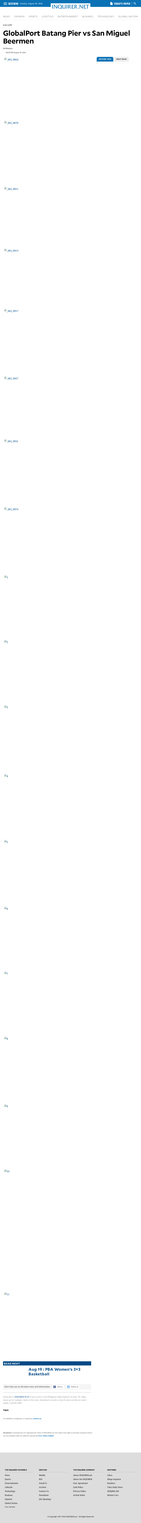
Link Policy (78, 1487)
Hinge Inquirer (114, 1479)
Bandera (111, 1483)
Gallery (7, 25)
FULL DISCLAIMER (46, 1436)
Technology (10, 1491)
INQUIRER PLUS (22, 1396)
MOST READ (121, 59)
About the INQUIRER (82, 1479)
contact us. (37, 1418)
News (7, 1475)
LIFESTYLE (47, 16)
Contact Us (44, 1491)
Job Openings (45, 1499)
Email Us (43, 1483)
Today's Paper (122, 3)
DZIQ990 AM (113, 1491)
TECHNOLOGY (105, 16)
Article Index (79, 1495)
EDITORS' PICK (105, 59)
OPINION (19, 16)
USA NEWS (10, 1507)
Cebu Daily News (115, 1487)
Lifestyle (8, 1487)
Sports (8, 1479)
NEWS (6, 16)
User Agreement (80, 1483)
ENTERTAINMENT (68, 16)
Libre (109, 1475)
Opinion (8, 1499)
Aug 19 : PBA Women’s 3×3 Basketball (55, 1371)
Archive (42, 1487)
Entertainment (11, 1483)
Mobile (42, 1475)
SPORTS (33, 16)
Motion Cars (112, 1495)
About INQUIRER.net (82, 1475)
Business (9, 1495)
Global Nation (11, 1503)
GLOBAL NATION (128, 16)
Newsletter (44, 1495)
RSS (40, 1479)
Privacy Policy (79, 1491)
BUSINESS (87, 16)
